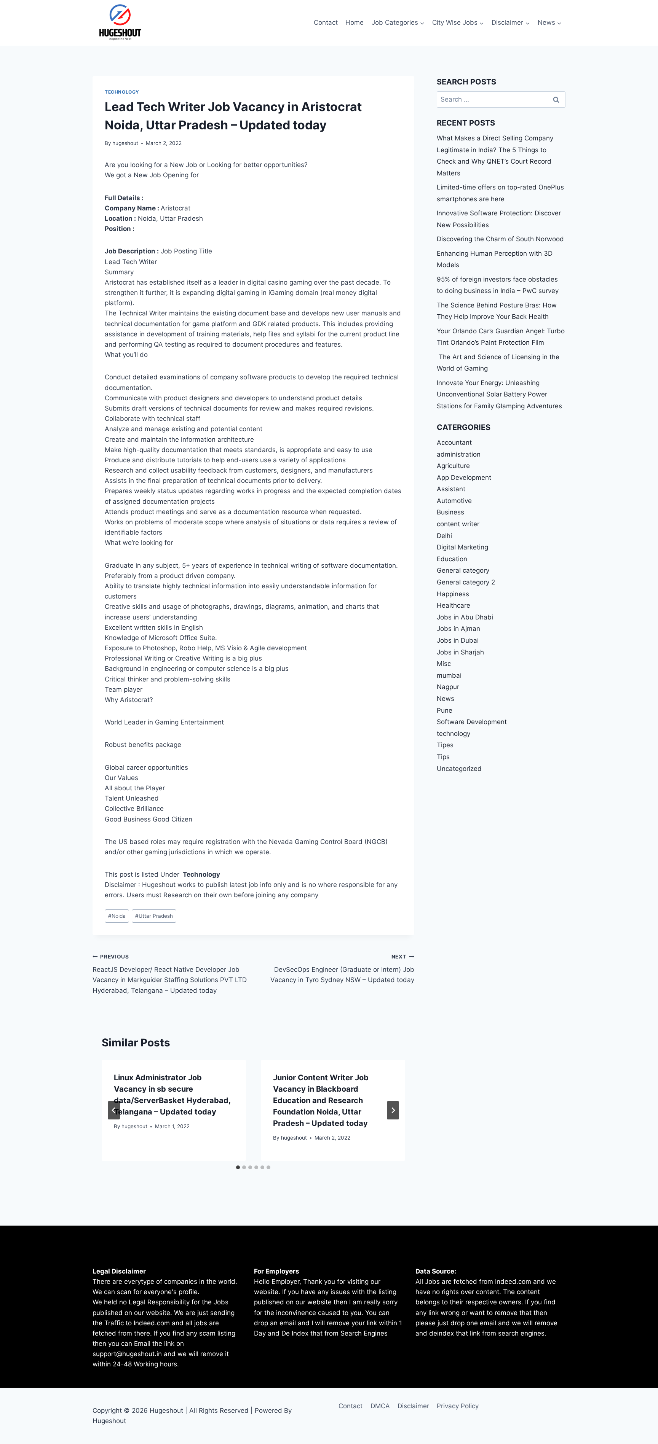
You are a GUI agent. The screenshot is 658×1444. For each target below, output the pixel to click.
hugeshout (125, 143)
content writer (458, 524)
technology (122, 92)
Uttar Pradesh (154, 916)
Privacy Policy (458, 1406)
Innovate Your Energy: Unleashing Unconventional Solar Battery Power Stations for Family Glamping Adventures (499, 394)
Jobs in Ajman (458, 628)
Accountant (454, 442)
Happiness (453, 594)
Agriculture (453, 466)
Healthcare (453, 605)
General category (463, 570)
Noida (117, 916)
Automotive (454, 501)
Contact (326, 22)
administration (459, 454)
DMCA (380, 1406)
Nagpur (448, 687)
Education (452, 559)
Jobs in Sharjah (460, 652)
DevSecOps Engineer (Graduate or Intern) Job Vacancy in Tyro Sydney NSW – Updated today (342, 969)
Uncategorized (459, 768)
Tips (443, 757)
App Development (464, 477)
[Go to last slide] (114, 1110)
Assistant (451, 489)
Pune (444, 710)
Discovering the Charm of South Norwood (500, 239)
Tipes (445, 745)
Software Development (472, 722)
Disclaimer (413, 1406)
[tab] (238, 1167)
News (445, 698)
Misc (444, 663)
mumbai (449, 675)
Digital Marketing (462, 547)
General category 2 (466, 582)
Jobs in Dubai (458, 640)
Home (354, 22)
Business (450, 512)
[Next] (393, 1110)
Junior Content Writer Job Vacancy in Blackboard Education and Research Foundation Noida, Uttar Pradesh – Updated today (321, 1100)
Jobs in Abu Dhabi (465, 617)
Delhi (444, 536)
